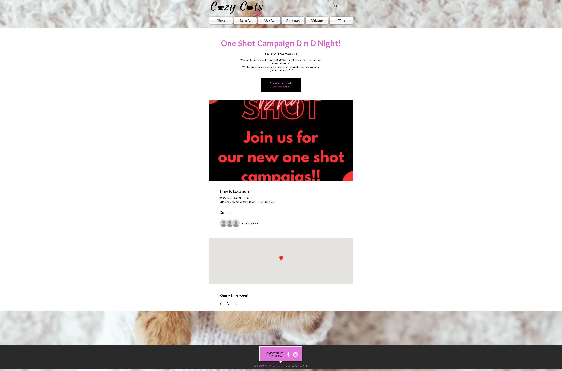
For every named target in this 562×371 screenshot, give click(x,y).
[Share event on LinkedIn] (235, 303)
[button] (341, 5)
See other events (281, 86)
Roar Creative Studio (299, 366)
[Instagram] (295, 354)
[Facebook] (288, 354)
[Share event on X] (228, 303)
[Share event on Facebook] (220, 303)
